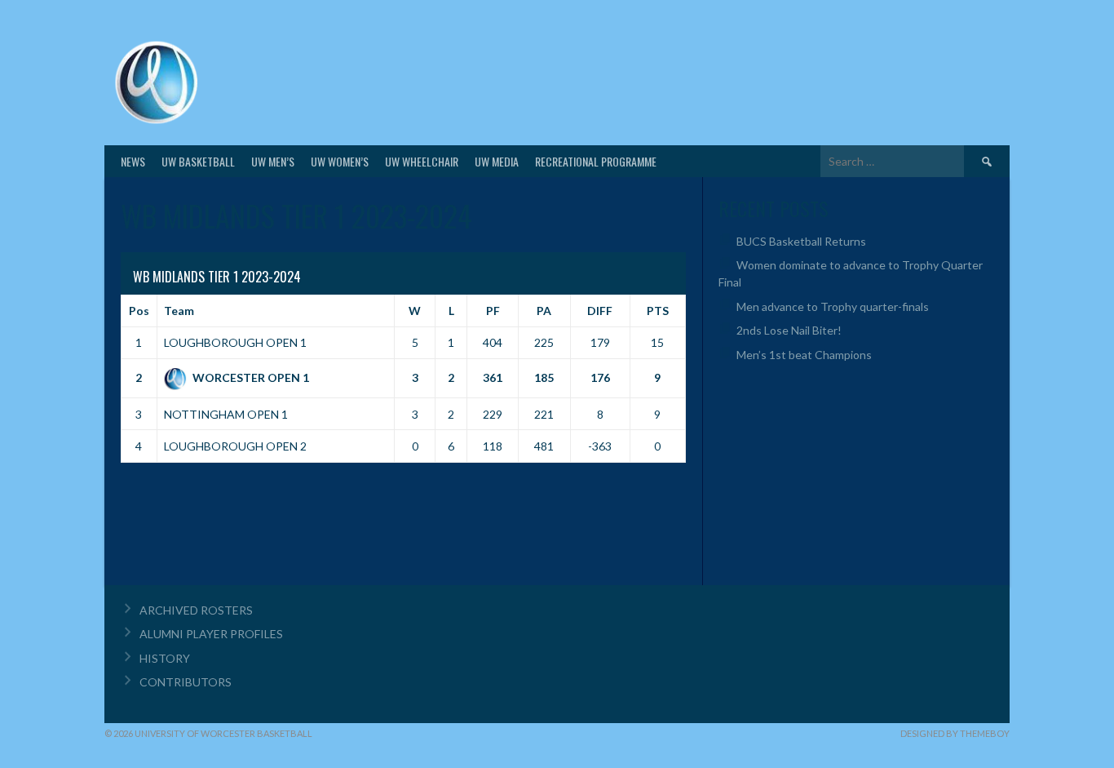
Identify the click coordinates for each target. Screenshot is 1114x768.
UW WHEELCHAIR (421, 161)
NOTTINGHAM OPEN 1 (226, 414)
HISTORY (164, 658)
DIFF (599, 310)
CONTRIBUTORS (185, 682)
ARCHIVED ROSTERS (196, 610)
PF (493, 310)
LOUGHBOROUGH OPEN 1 (235, 342)
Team (179, 310)
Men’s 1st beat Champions (804, 355)
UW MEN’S (272, 161)
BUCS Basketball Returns (801, 241)
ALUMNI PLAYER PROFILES (211, 634)
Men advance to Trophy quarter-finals (832, 306)
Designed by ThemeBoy (955, 733)
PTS (658, 310)
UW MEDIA (497, 161)
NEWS (133, 161)
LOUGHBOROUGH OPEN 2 (235, 446)
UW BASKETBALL (198, 161)
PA (544, 310)
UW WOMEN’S (340, 161)
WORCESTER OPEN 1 (250, 377)
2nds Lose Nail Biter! (789, 330)
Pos (139, 310)
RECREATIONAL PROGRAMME (595, 161)
